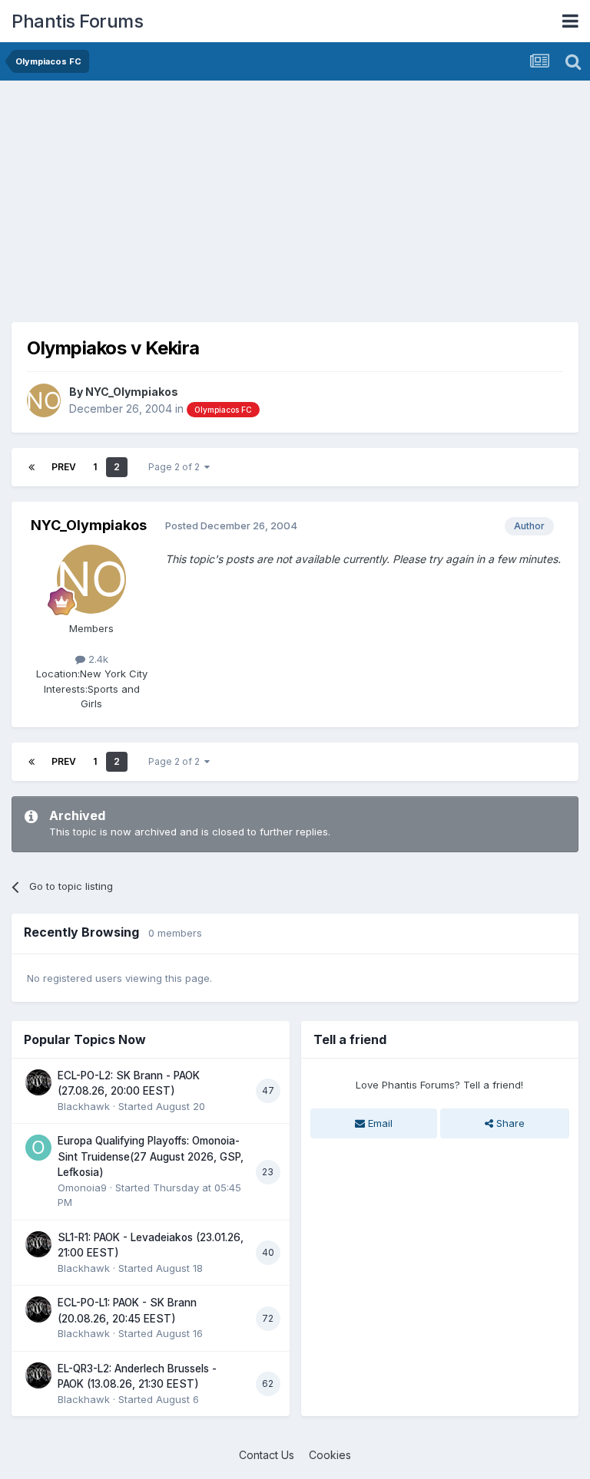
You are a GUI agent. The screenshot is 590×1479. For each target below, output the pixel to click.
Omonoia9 (82, 1187)
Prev (63, 467)
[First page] (31, 467)
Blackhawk (84, 1106)
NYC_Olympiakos (131, 391)
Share (509, 1123)
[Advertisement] (191, 199)
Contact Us (266, 1454)
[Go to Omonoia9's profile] (38, 1148)
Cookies (330, 1454)
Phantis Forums (77, 21)
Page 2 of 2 (176, 467)
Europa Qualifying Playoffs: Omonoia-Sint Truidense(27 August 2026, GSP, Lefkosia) (151, 1156)
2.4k (96, 659)
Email (379, 1123)
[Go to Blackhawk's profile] (38, 1082)
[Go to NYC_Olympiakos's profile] (44, 400)
